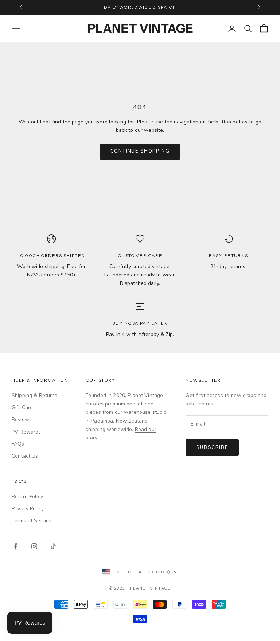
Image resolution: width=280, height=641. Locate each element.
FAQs (18, 443)
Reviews (22, 419)
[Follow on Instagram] (34, 546)
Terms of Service (31, 520)
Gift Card (22, 407)
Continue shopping (140, 151)
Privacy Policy (28, 508)
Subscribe (212, 447)
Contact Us (25, 456)
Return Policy (27, 496)
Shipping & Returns (35, 395)
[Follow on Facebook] (15, 546)
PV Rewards (26, 431)
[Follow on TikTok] (53, 546)
